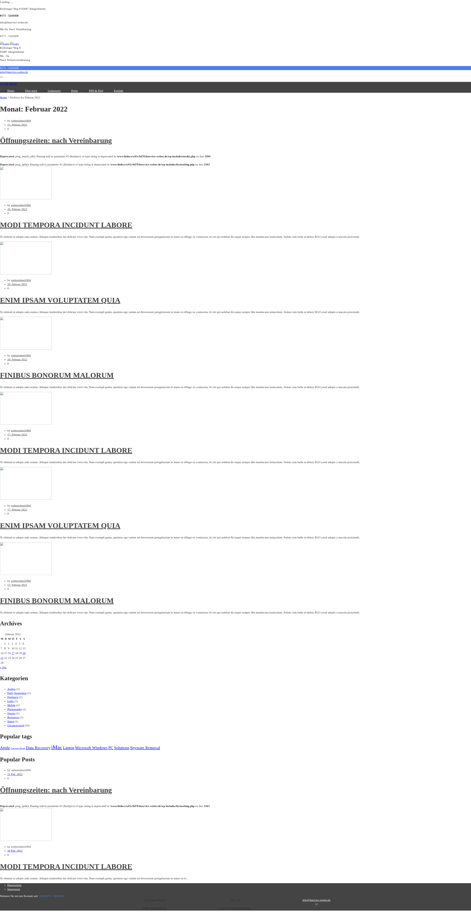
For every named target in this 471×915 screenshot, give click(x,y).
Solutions (121, 748)
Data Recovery (38, 748)
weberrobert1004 (21, 120)
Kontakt (118, 90)
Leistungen (54, 90)
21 (2, 657)
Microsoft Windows (91, 748)
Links (10, 701)
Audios (11, 689)
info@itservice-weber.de (14, 72)
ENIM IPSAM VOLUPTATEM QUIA (60, 300)
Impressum (13, 889)
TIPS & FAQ (96, 90)
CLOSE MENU (8, 83)
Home (10, 90)
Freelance (12, 697)
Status (10, 721)
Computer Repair (18, 748)
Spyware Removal (145, 748)
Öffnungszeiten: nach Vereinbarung (56, 140)
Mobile (11, 705)
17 (13, 653)
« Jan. (3, 667)
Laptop (68, 748)
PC (110, 748)
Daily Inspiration (17, 693)
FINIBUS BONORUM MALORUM (57, 375)
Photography (14, 709)
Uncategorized (15, 725)
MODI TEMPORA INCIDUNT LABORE (66, 225)
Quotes (11, 713)
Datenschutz (14, 885)
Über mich (31, 90)
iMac (56, 747)
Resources (13, 717)
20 (24, 653)
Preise (74, 90)
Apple (5, 748)
